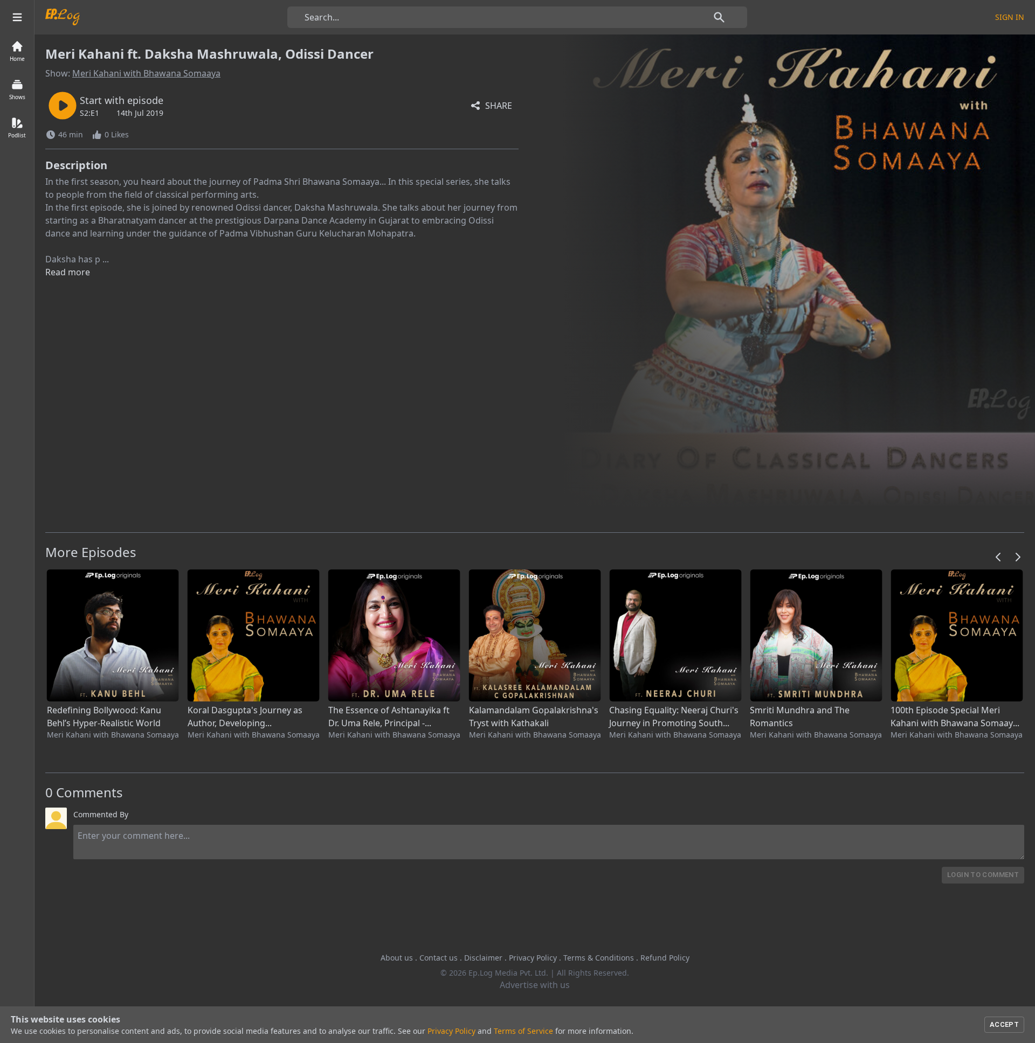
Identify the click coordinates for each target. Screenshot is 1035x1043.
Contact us (438, 957)
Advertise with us (535, 985)
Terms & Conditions (598, 957)
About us (397, 957)
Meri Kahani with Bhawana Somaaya (146, 73)
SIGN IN (1009, 17)
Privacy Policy (533, 957)
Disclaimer (483, 957)
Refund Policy (664, 957)
